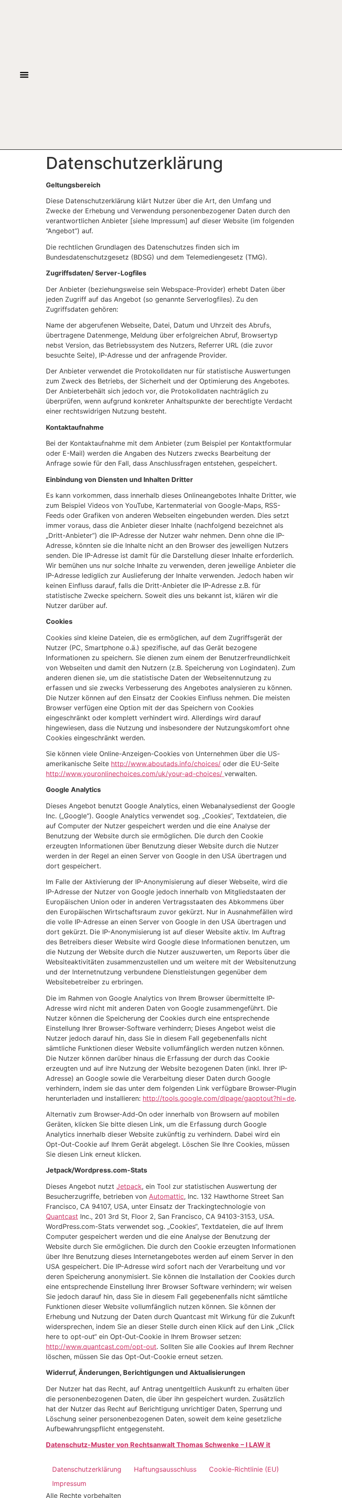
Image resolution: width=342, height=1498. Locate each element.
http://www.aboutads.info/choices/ (166, 763)
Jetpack (129, 1186)
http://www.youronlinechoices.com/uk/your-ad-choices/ (135, 773)
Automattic (166, 1196)
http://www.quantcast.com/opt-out (101, 1346)
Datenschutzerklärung (86, 1469)
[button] (24, 75)
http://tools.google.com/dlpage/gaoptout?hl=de (218, 1098)
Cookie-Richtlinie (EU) (244, 1469)
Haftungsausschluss (165, 1469)
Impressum (69, 1483)
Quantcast (62, 1216)
